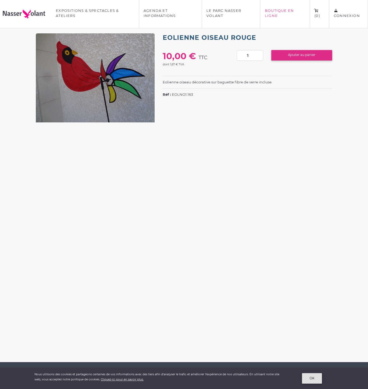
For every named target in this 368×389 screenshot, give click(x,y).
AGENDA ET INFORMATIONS (160, 13)
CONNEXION (347, 15)
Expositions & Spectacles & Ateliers (87, 13)
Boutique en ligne (279, 13)
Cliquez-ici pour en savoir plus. (122, 379)
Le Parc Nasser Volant (223, 13)
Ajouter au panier (301, 55)
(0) (317, 15)
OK (312, 378)
